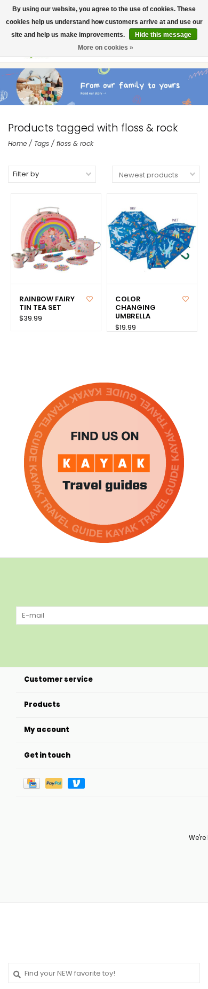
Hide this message (163, 34)
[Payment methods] (34, 782)
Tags (41, 143)
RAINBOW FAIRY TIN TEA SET (47, 304)
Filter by (26, 174)
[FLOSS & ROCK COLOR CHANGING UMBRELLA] (152, 239)
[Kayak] (104, 463)
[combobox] (104, 973)
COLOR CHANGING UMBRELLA (135, 308)
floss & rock (75, 143)
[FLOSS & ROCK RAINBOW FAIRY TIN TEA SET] (56, 239)
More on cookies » (105, 47)
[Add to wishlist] (89, 298)
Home (17, 143)
